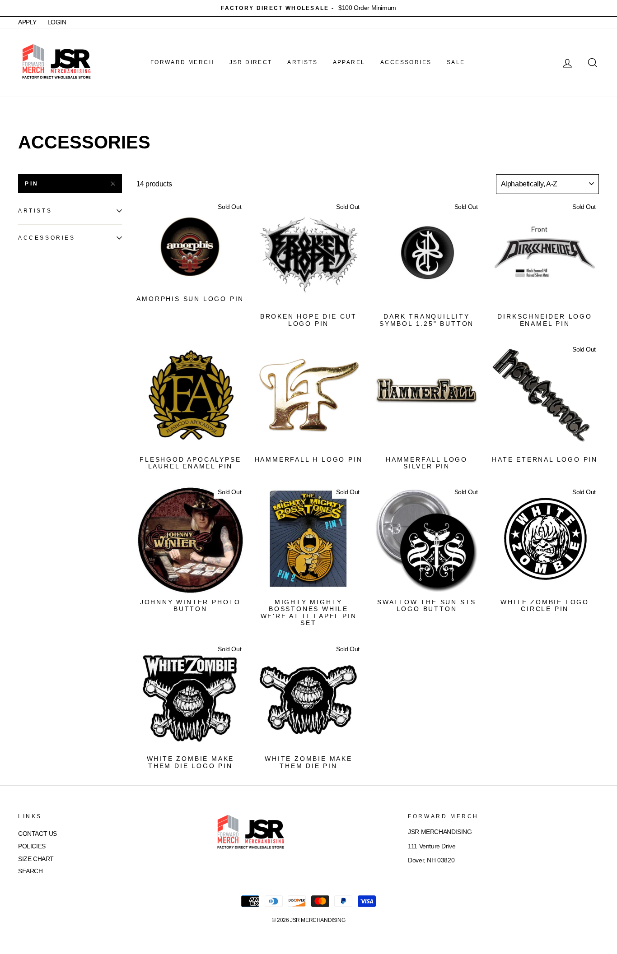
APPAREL (349, 62)
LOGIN (56, 22)
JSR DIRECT (250, 62)
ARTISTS (302, 62)
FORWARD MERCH (182, 62)
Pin (32, 184)
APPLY (27, 22)
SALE (456, 62)
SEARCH (30, 871)
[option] (308, 8)
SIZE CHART (36, 859)
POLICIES (32, 846)
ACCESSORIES (405, 62)
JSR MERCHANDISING (317, 920)
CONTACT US (37, 833)
